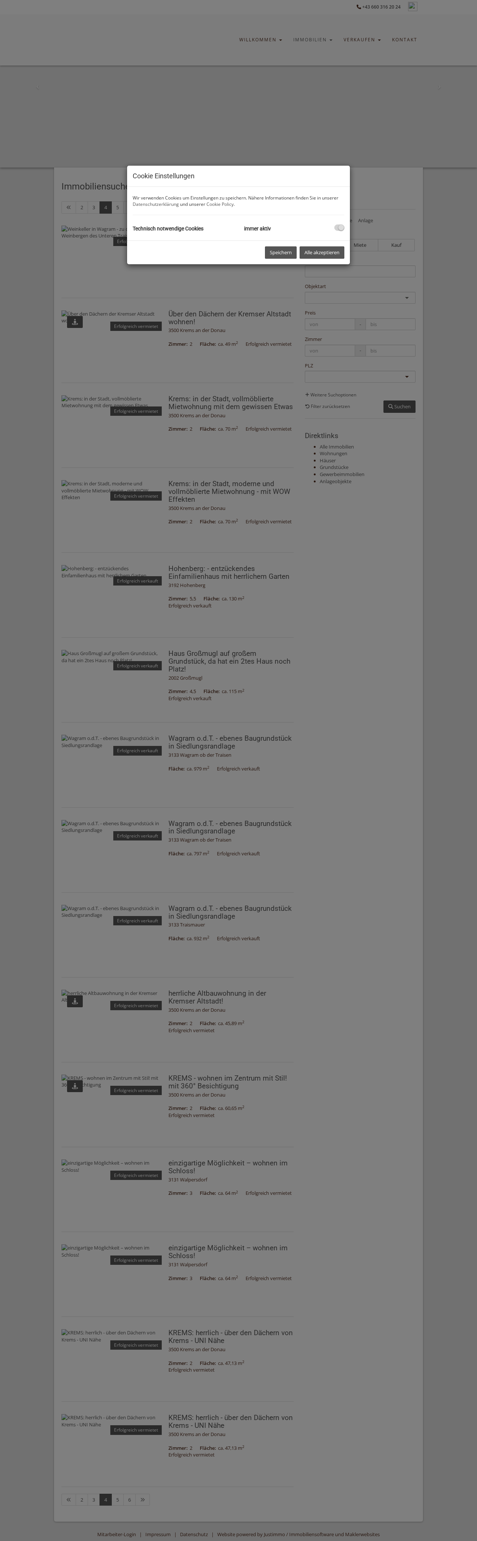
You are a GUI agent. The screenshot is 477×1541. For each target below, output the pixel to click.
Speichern (281, 252)
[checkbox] (339, 227)
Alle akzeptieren (321, 252)
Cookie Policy (220, 204)
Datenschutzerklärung (156, 204)
